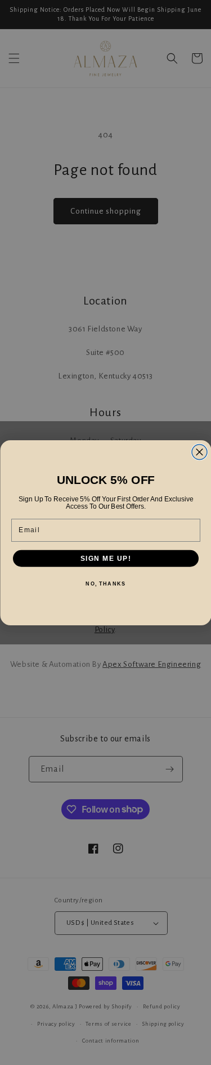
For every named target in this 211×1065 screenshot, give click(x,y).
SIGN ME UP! (105, 558)
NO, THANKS (105, 583)
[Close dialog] (199, 451)
